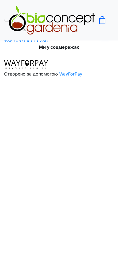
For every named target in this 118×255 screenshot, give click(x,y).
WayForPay (70, 74)
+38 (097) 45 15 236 (26, 40)
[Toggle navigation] (8, 20)
